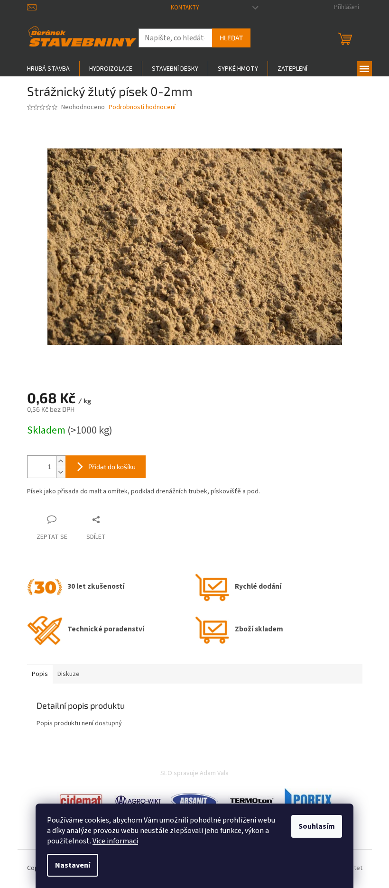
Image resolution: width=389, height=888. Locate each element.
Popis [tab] (40, 674)
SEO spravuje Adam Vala (194, 773)
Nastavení (72, 865)
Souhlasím (316, 826)
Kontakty (185, 7)
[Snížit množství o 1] (60, 472)
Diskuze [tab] (68, 674)
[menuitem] (48, 68)
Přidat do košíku (112, 466)
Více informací (115, 841)
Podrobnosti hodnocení (142, 107)
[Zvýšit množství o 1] (60, 461)
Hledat (231, 38)
